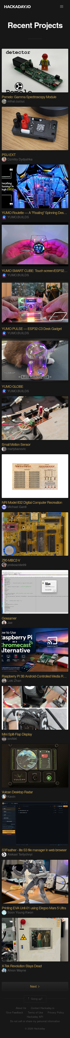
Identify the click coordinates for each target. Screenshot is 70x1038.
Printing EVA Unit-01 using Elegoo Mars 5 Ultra (34, 907)
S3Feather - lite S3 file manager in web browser (34, 849)
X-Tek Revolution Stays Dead (22, 965)
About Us (21, 1008)
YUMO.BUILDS (18, 217)
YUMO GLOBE (12, 386)
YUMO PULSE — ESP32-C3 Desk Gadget (32, 328)
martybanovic (16, 449)
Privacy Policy (56, 1012)
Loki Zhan (14, 680)
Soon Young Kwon (20, 912)
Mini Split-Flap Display (17, 733)
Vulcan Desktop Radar (17, 791)
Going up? (36, 999)
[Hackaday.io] (17, 6)
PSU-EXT (9, 154)
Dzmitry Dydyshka (19, 159)
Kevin (11, 796)
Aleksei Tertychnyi (19, 854)
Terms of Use (35, 1012)
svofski (12, 738)
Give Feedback (14, 1012)
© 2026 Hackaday (35, 1028)
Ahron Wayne (16, 970)
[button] (61, 6)
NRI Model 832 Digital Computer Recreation (32, 502)
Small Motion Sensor (16, 444)
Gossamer (9, 617)
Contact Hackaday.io (42, 1008)
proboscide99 (16, 564)
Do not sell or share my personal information (35, 1021)
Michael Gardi (17, 507)
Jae (9, 622)
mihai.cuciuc (16, 101)
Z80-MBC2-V (11, 559)
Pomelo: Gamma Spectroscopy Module (29, 96)
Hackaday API (35, 1016)
